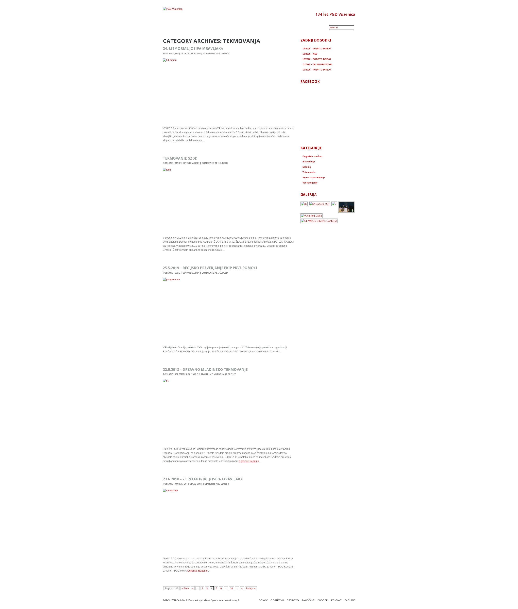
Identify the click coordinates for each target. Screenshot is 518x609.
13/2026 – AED (310, 54)
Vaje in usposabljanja (314, 177)
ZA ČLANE (350, 600)
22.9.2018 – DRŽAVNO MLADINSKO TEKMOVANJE (205, 369)
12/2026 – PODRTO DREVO (317, 59)
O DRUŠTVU (277, 600)
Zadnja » (251, 588)
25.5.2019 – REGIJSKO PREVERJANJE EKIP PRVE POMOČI (210, 268)
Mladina (307, 167)
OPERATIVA (293, 600)
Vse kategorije (310, 182)
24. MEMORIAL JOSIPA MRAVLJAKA (193, 48)
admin (197, 53)
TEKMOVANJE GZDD (180, 158)
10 (231, 588)
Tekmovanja (309, 172)
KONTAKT (336, 600)
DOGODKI (322, 600)
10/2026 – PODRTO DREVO (317, 69)
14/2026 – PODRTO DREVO (317, 48)
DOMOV (263, 600)
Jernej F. (235, 600)
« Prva (185, 588)
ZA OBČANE (308, 600)
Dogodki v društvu (312, 156)
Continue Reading (249, 461)
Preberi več (170, 149)
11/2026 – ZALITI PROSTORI (317, 64)
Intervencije (309, 161)
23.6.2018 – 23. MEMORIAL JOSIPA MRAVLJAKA (203, 479)
